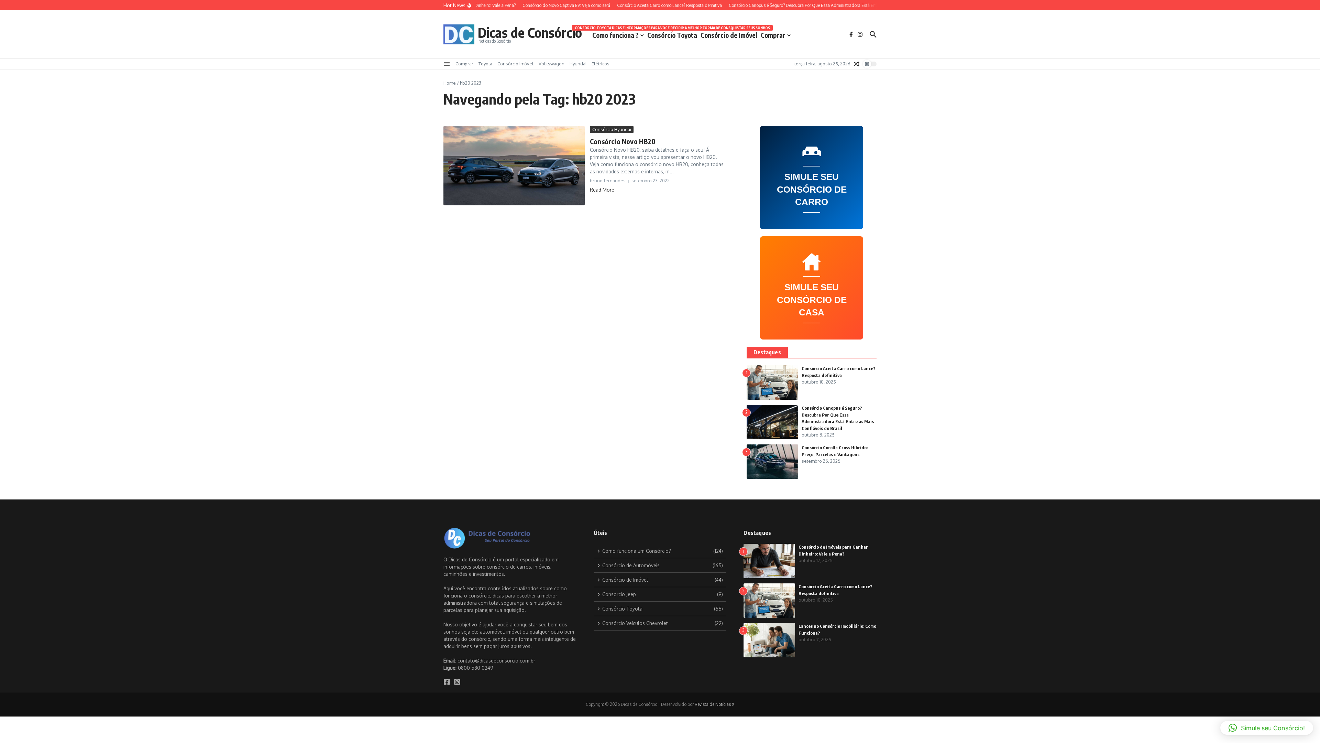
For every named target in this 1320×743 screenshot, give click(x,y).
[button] (1266, 728)
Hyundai (578, 63)
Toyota (485, 63)
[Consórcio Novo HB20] (514, 165)
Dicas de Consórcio (530, 32)
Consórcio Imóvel (515, 63)
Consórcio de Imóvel (729, 35)
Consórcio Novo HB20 (623, 141)
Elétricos (600, 63)
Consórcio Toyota (672, 34)
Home (449, 83)
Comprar (773, 35)
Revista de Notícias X (714, 704)
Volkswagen (551, 63)
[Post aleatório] (856, 64)
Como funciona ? (615, 35)
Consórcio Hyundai (611, 129)
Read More (602, 190)
